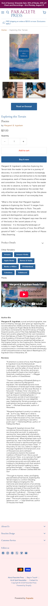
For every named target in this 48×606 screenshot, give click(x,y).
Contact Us (33, 580)
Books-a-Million (10, 266)
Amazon (7, 254)
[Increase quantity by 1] (23, 141)
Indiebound (22, 272)
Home (4, 30)
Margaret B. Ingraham (13, 125)
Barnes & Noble (26, 260)
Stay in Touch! (32, 577)
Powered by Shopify (24, 585)
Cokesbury (8, 272)
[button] (24, 243)
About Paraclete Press (16, 577)
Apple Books (9, 260)
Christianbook (27, 266)
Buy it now (24, 159)
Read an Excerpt (24, 106)
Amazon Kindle (22, 254)
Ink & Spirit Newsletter (18, 580)
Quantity (5, 136)
